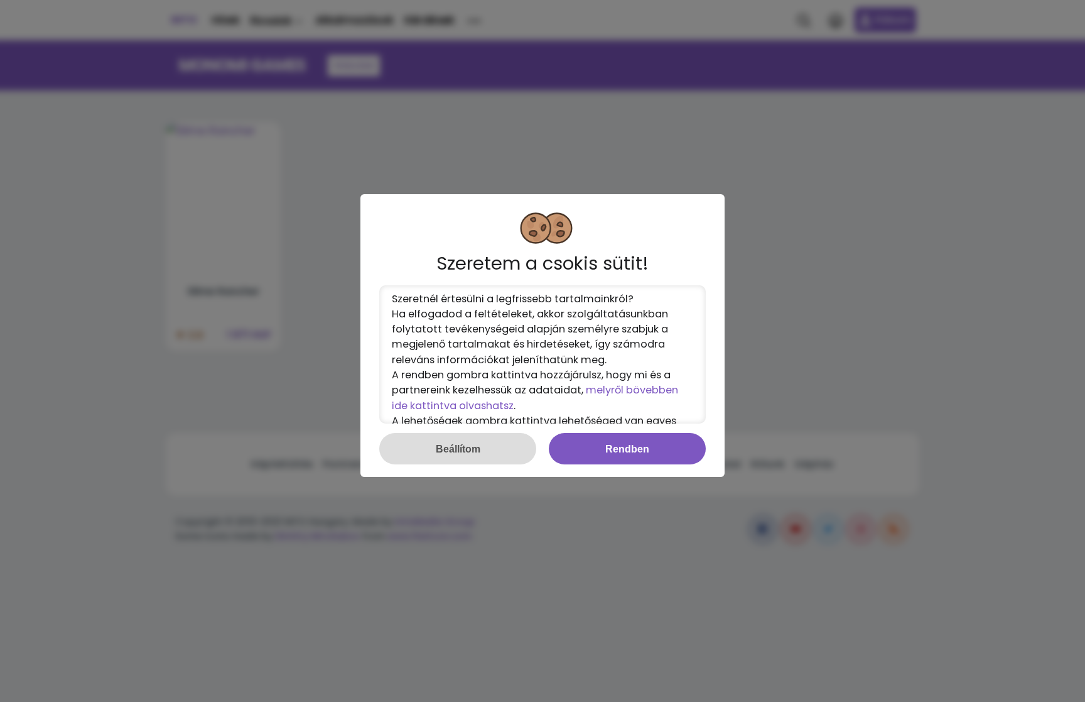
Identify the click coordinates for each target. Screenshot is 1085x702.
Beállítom (458, 448)
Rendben (627, 448)
